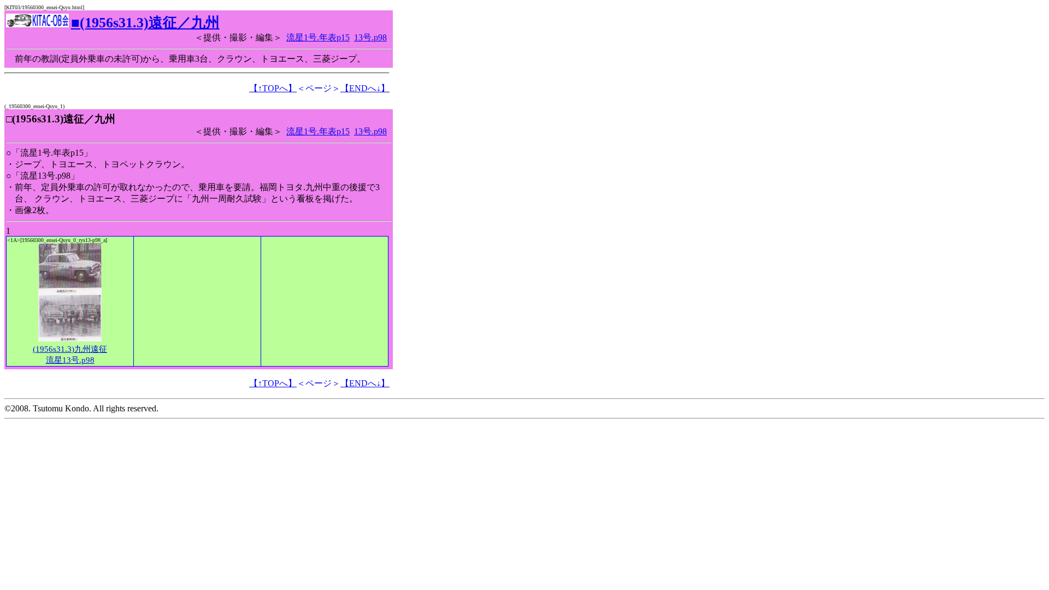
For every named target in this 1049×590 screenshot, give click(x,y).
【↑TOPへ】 (273, 88)
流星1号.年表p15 (318, 37)
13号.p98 (370, 37)
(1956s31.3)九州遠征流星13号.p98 (70, 354)
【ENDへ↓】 (365, 88)
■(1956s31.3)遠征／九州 (145, 22)
